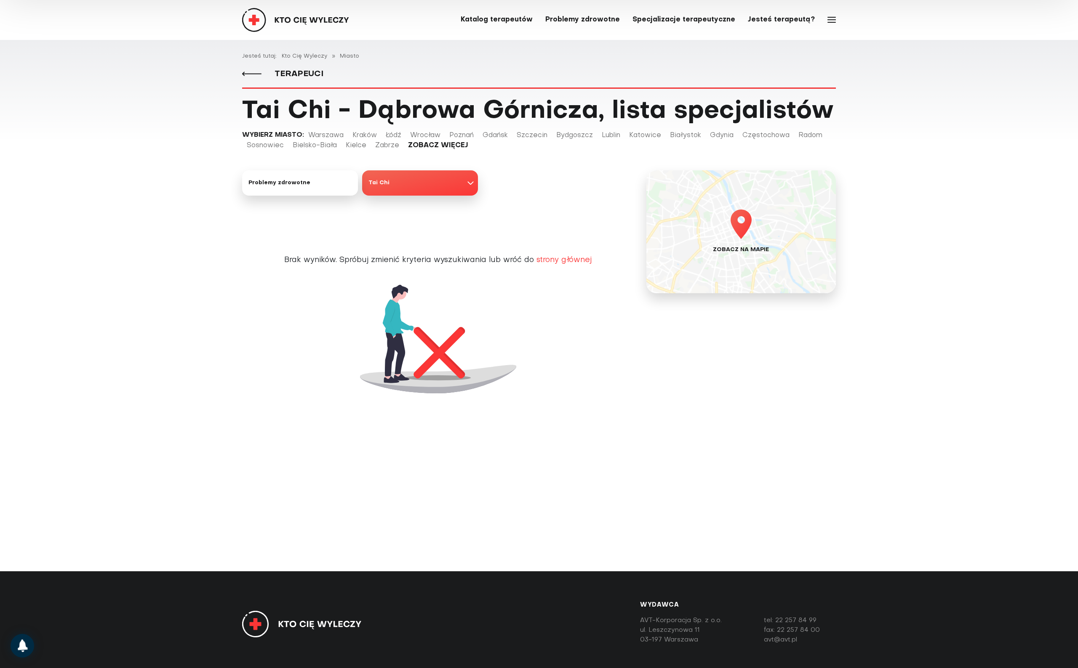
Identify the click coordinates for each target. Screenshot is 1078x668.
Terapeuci (297, 74)
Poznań (461, 135)
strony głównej (564, 260)
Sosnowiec (265, 145)
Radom (810, 135)
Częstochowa (766, 135)
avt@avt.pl (780, 640)
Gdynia (722, 135)
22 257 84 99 (796, 620)
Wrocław (425, 135)
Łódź (393, 135)
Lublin (611, 135)
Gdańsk (495, 135)
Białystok (685, 135)
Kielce (356, 145)
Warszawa (326, 135)
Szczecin (532, 135)
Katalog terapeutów (497, 19)
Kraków (364, 135)
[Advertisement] (539, 506)
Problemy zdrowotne (582, 19)
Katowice (645, 135)
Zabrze (387, 145)
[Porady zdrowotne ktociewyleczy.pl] (22, 645)
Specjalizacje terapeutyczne (683, 19)
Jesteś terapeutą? (781, 19)
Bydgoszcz (574, 135)
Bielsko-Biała (315, 145)
